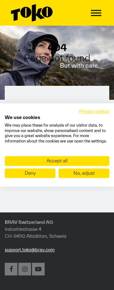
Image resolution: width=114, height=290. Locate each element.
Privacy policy (94, 111)
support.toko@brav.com (30, 249)
